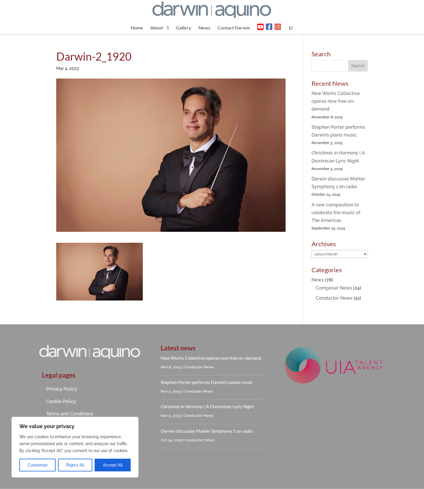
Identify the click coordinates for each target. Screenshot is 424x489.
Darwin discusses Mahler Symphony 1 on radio (207, 431)
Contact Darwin (233, 28)
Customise (38, 465)
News (204, 28)
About (156, 28)
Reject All (75, 465)
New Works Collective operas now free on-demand (336, 101)
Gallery (183, 28)
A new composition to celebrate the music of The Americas (336, 212)
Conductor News (334, 298)
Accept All (113, 465)
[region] (75, 447)
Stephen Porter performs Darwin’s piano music (207, 382)
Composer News (334, 288)
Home (137, 28)
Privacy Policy (61, 389)
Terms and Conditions (69, 414)
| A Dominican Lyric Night (207, 406)
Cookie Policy (61, 401)
